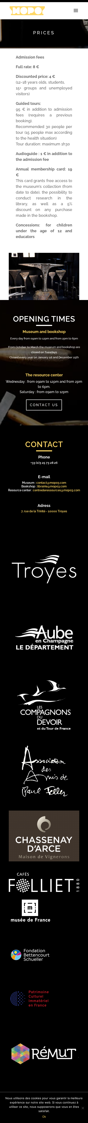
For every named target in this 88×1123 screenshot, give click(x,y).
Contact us (44, 405)
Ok (44, 1116)
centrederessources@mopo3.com (56, 490)
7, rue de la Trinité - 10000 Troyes (44, 511)
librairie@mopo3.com (52, 486)
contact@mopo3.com (51, 482)
